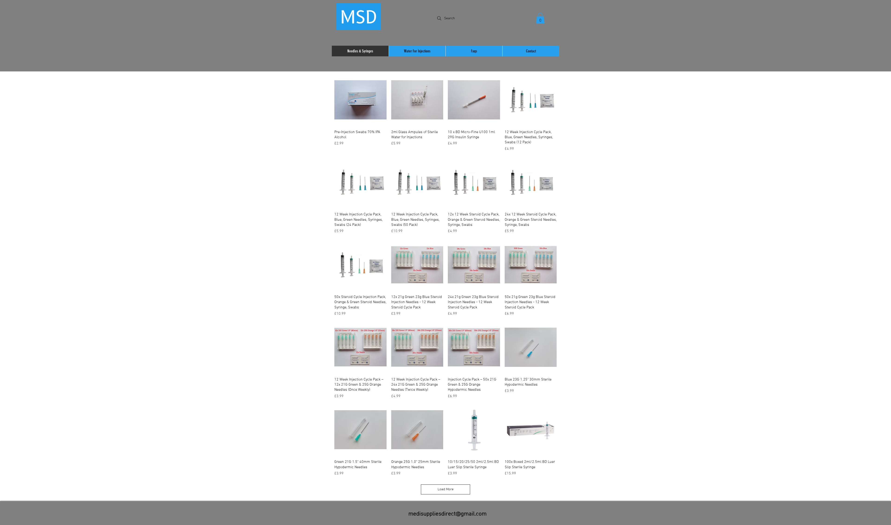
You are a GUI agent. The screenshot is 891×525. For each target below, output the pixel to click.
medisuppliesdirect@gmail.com (447, 514)
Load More (446, 489)
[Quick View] (360, 100)
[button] (540, 18)
